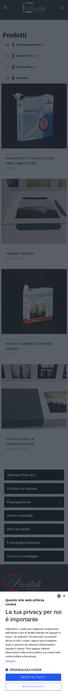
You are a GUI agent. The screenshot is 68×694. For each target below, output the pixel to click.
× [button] (64, 596)
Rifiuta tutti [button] (33, 686)
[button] (34, 670)
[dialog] (34, 643)
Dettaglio (10, 661)
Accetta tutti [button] (33, 677)
